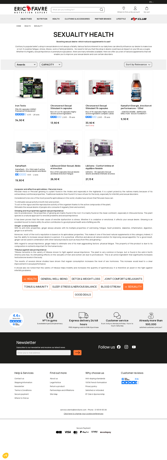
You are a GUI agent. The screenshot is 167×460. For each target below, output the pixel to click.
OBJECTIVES (26, 19)
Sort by (136, 64)
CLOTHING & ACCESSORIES (77, 19)
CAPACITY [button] (47, 64)
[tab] (26, 64)
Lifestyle (121, 19)
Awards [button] (21, 64)
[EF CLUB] (139, 19)
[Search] (101, 10)
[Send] (77, 354)
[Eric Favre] (30, 9)
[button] (5, 455)
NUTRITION (42, 19)
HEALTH (55, 19)
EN (150, 2)
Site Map (54, 394)
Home (18, 26)
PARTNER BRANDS (103, 19)
